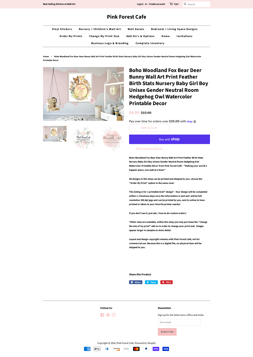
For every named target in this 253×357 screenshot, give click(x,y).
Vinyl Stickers (62, 29)
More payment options (149, 148)
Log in (140, 4)
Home (165, 36)
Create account (157, 4)
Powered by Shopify (145, 343)
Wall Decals (136, 29)
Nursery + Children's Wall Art (100, 29)
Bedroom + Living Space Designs (174, 29)
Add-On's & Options (140, 36)
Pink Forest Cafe (126, 17)
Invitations (185, 36)
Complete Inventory (150, 43)
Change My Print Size (104, 36)
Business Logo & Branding (110, 43)
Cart (176, 4)
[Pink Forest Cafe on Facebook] (102, 315)
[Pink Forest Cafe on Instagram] (113, 315)
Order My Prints (71, 36)
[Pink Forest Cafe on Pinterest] (108, 315)
